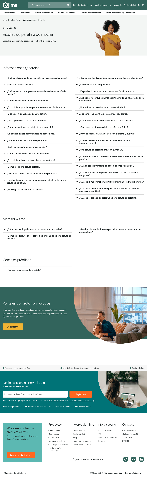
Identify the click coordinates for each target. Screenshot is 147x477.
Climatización (54, 430)
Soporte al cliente (105, 430)
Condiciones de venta (82, 444)
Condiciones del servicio (78, 401)
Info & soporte (116, 5)
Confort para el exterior (58, 444)
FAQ (99, 434)
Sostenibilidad (130, 5)
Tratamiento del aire (56, 441)
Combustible (53, 437)
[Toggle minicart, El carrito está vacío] (142, 5)
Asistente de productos (107, 437)
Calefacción (53, 434)
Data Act (101, 441)
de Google (91, 401)
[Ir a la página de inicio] (10, 5)
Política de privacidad (56, 401)
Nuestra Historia (100, 5)
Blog (75, 437)
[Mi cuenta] (138, 5)
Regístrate (81, 394)
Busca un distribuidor (20, 455)
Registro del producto (82, 441)
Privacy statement (133, 473)
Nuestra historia (79, 430)
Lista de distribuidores (82, 5)
